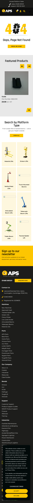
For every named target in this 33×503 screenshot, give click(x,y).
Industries (5, 420)
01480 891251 (7, 281)
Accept (16, 491)
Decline (16, 495)
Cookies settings (16, 486)
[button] (29, 11)
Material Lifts (9, 161)
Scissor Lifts (24, 161)
